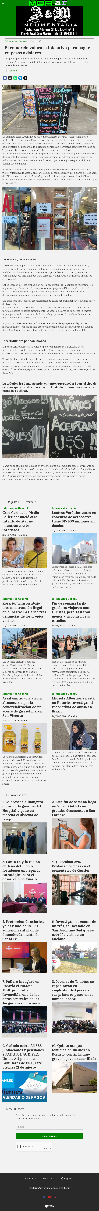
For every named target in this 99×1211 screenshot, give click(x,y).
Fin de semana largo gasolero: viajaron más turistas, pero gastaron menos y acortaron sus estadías (71, 612)
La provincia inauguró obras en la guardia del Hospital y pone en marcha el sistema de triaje (22, 810)
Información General (16, 41)
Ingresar (69, 1178)
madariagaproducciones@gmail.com (49, 1187)
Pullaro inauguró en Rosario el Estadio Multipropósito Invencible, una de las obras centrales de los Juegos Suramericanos (21, 992)
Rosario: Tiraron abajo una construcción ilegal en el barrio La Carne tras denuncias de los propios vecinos (24, 612)
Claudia (13, 70)
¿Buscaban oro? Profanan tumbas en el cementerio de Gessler (71, 866)
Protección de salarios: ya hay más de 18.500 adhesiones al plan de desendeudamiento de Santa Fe (23, 930)
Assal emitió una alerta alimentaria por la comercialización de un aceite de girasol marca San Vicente (22, 707)
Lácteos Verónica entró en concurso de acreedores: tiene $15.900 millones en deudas (74, 519)
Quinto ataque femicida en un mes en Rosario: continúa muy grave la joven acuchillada (74, 1052)
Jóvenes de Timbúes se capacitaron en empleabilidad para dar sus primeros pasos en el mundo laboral (73, 990)
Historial (48, 1178)
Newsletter (15, 1109)
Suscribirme (49, 1135)
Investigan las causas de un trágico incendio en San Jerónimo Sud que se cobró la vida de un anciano (74, 930)
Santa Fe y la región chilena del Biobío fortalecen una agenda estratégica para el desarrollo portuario (21, 870)
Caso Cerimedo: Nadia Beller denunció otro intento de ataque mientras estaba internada (20, 521)
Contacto (30, 1178)
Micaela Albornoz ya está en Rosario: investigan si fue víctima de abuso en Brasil (73, 704)
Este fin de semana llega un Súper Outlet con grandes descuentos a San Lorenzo (74, 808)
